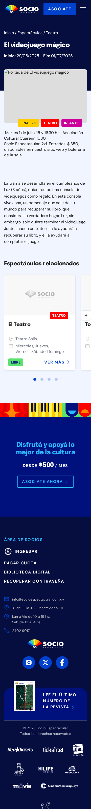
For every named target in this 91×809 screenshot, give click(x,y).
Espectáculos (29, 32)
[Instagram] (28, 662)
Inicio (9, 32)
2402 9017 (21, 630)
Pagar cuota (20, 563)
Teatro (52, 32)
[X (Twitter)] (45, 662)
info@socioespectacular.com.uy (38, 599)
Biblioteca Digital (27, 572)
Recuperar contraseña (34, 581)
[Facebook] (62, 662)
